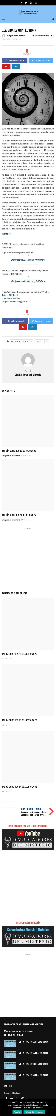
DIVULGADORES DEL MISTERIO (21, 341)
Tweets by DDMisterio (12, 1092)
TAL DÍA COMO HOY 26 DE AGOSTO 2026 (19, 654)
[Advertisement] (28, 559)
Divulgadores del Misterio (16, 35)
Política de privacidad (34, 1112)
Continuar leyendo (31, 809)
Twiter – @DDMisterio (10, 295)
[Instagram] (36, 2)
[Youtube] (31, 2)
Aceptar (17, 1112)
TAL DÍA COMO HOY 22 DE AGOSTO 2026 (33, 1074)
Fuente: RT (6, 233)
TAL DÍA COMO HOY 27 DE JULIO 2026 (19, 515)
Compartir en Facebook (15, 60)
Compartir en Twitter (42, 60)
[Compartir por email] (16, 66)
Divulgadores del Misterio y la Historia (28, 260)
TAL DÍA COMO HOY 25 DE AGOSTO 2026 (19, 720)
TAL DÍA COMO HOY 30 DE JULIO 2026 (19, 450)
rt (46, 341)
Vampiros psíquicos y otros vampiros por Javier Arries (33, 813)
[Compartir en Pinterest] (6, 66)
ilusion (39, 341)
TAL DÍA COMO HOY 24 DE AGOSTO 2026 (19, 786)
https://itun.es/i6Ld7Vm (11, 298)
